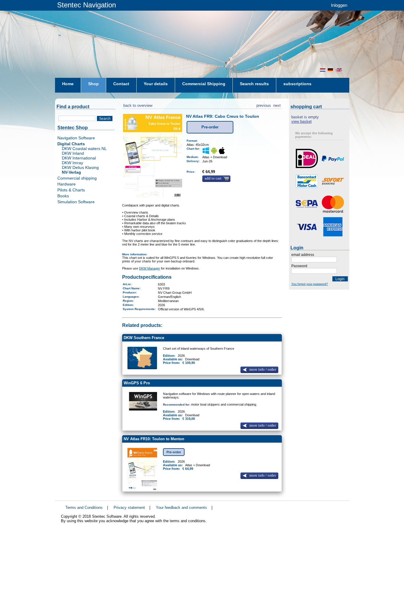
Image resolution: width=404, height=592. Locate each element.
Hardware (66, 184)
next (277, 104)
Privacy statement (129, 507)
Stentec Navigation (86, 5)
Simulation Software (76, 201)
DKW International (79, 158)
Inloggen (339, 5)
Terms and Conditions (84, 507)
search (105, 119)
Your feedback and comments (181, 507)
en (340, 70)
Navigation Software (76, 138)
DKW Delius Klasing (80, 167)
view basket (301, 121)
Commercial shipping (77, 178)
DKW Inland (73, 153)
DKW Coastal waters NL (84, 148)
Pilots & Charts (71, 190)
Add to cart (213, 178)
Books (63, 195)
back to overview (137, 104)
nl (322, 70)
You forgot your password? (309, 283)
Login (340, 279)
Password (299, 266)
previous (263, 104)
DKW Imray (72, 162)
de (331, 70)
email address (302, 255)
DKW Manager (149, 268)
